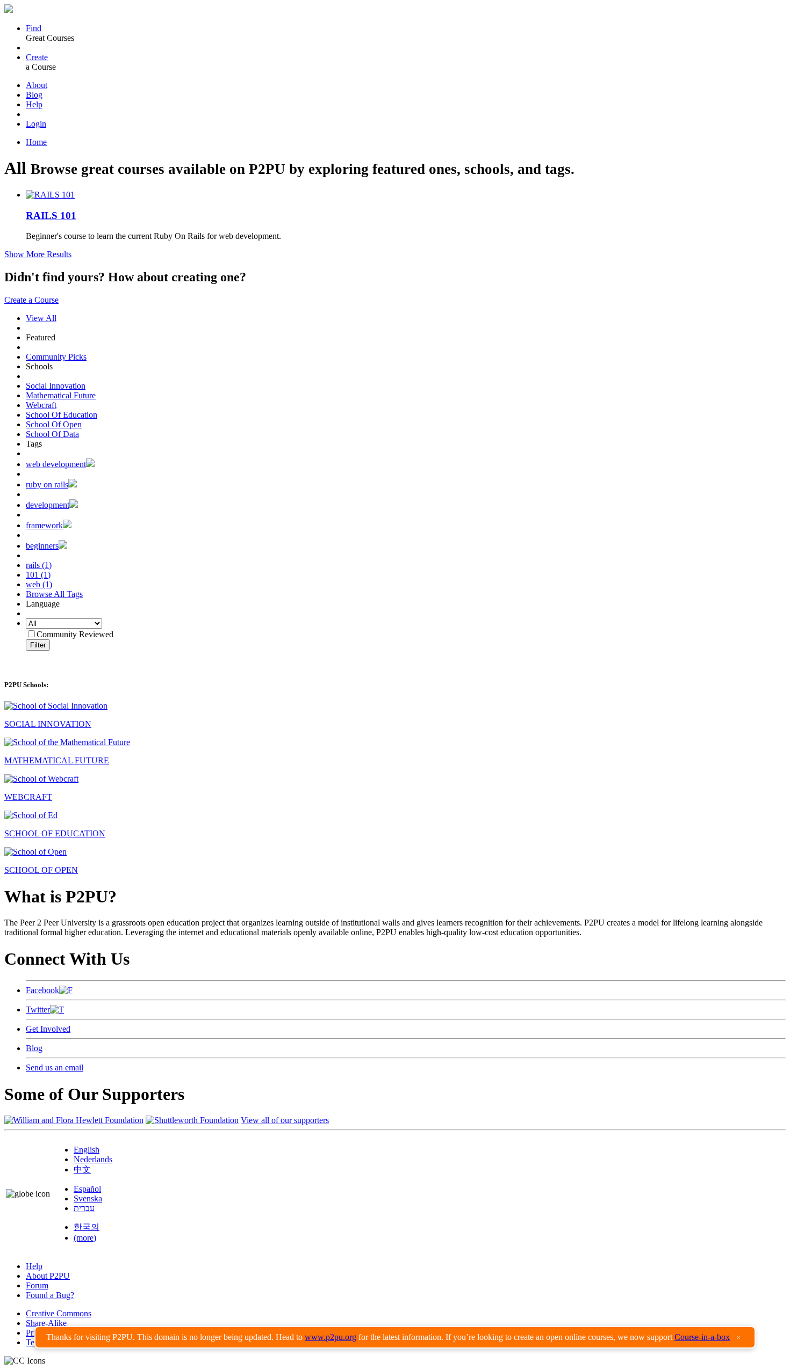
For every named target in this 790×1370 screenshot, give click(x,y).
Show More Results (37, 254)
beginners (42, 545)
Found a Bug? (50, 1295)
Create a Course (31, 299)
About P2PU (48, 1275)
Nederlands (93, 1159)
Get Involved (48, 1028)
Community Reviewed (75, 634)
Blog (34, 94)
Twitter (38, 1009)
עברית (84, 1208)
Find (33, 28)
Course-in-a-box (702, 1337)
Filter (38, 645)
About (36, 85)
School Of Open (54, 424)
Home (36, 142)
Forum (37, 1285)
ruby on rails (47, 484)
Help (34, 104)
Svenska (88, 1198)
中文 (82, 1169)
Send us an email (54, 1067)
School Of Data (52, 434)
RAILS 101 (51, 215)
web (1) (39, 584)
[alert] (395, 1337)
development (47, 504)
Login (36, 123)
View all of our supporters (285, 1120)
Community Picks (56, 356)
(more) (85, 1237)
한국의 (86, 1226)
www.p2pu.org (330, 1337)
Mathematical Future (61, 395)
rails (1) (39, 565)
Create (37, 57)
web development (56, 464)
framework (44, 525)
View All (41, 318)
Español (87, 1188)
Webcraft (41, 405)
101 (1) (38, 574)
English (86, 1149)
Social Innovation (55, 385)
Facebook (42, 990)
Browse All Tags (54, 594)
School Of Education (61, 414)
